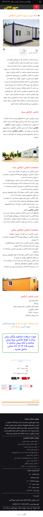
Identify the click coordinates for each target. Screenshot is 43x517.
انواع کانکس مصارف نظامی (29, 441)
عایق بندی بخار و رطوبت (30, 447)
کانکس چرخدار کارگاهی (30, 463)
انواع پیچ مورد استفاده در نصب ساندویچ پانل (24, 452)
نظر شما (20, 361)
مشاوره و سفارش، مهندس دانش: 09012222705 (15, 2)
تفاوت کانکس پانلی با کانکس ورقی (27, 444)
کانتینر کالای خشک (32, 450)
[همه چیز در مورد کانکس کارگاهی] (21, 33)
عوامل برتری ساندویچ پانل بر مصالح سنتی (25, 458)
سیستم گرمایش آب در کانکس (28, 466)
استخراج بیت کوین (31, 461)
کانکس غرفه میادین (31, 455)
